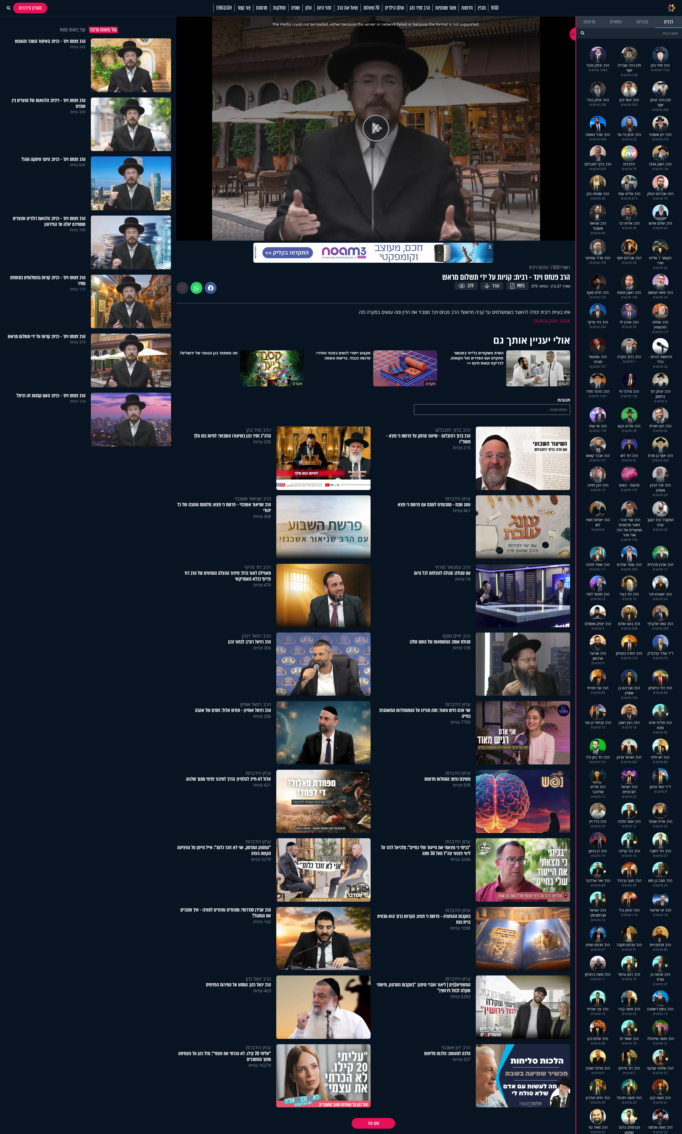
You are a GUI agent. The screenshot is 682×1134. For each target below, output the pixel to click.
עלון (308, 8)
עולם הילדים (394, 8)
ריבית (564, 320)
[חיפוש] (582, 33)
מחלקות (279, 8)
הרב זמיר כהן (420, 8)
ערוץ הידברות (457, 498)
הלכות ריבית (538, 267)
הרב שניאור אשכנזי (253, 498)
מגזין (481, 8)
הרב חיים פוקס (456, 636)
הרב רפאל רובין (256, 636)
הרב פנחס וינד (544, 320)
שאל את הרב (347, 8)
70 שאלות (371, 8)
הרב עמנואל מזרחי (452, 567)
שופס (295, 8)
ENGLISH (224, 8)
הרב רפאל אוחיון (255, 704)
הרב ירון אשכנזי (455, 1047)
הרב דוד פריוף (257, 567)
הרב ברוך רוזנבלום (452, 430)
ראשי (566, 267)
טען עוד (373, 1123)
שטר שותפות (445, 8)
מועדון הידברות (30, 8)
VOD (494, 8)
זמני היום (324, 8)
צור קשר (244, 8)
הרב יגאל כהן (258, 978)
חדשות (466, 8)
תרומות (261, 8)
